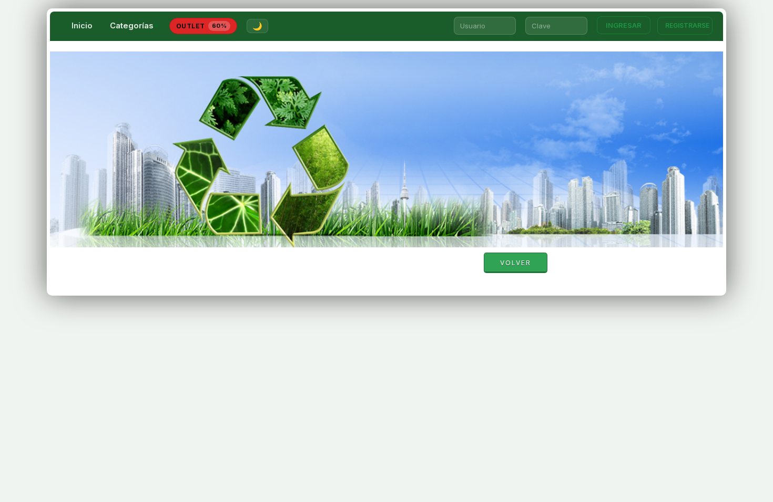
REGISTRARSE (687, 25)
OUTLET (201, 26)
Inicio (82, 25)
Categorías (134, 25)
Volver (515, 263)
